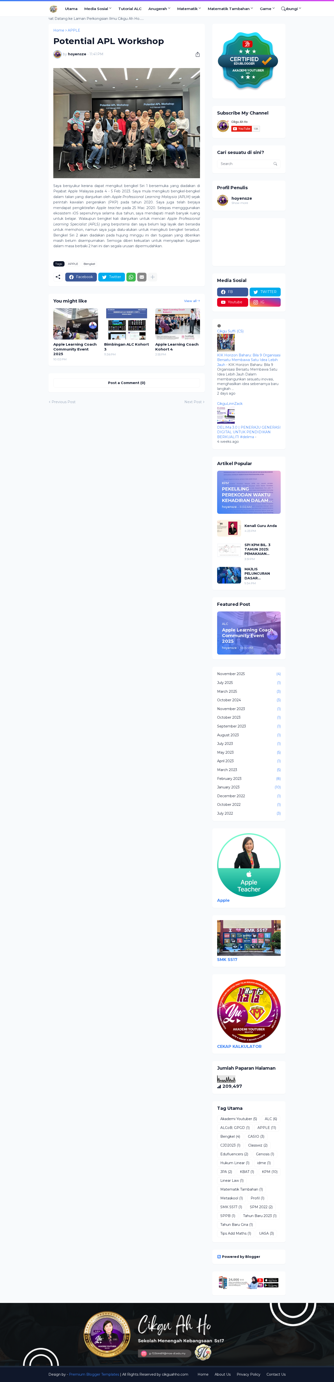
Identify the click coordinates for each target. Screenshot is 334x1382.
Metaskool (231, 1198)
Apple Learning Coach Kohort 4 (177, 346)
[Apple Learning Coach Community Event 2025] (75, 324)
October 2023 (249, 717)
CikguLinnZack (230, 403)
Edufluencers (234, 1154)
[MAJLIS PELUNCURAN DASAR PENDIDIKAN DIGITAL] (229, 575)
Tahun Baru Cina (236, 1224)
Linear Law (232, 1180)
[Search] (281, 9)
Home (203, 1374)
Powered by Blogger (241, 1256)
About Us (223, 1374)
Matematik (187, 8)
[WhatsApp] (131, 277)
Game (265, 8)
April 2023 (249, 761)
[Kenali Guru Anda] (229, 528)
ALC (271, 1119)
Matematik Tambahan (229, 8)
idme (264, 1163)
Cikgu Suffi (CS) (230, 331)
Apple (223, 900)
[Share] (196, 54)
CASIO (256, 1136)
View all (190, 301)
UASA (266, 1233)
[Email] (141, 277)
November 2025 (249, 674)
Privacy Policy (248, 1374)
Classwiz (257, 1145)
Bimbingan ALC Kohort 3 (126, 346)
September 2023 (249, 726)
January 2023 (249, 787)
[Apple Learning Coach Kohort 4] (177, 324)
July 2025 (249, 682)
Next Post (193, 402)
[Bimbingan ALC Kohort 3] (126, 324)
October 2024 (249, 700)
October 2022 (249, 804)
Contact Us (276, 1374)
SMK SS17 (227, 959)
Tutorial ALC (130, 8)
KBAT (247, 1172)
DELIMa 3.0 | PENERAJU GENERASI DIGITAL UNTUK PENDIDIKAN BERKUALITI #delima (249, 432)
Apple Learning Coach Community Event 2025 (75, 349)
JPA (226, 1172)
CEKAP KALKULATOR (239, 1046)
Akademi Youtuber (238, 1119)
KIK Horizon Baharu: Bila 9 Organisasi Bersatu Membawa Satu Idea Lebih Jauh (248, 360)
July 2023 (249, 743)
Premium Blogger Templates (94, 1374)
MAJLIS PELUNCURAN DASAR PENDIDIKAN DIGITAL (257, 573)
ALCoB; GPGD (235, 1127)
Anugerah (157, 8)
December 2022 (249, 796)
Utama (71, 8)
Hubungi (290, 8)
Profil (257, 1198)
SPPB (227, 1216)
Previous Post (64, 402)
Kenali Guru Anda (261, 526)
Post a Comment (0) (126, 383)
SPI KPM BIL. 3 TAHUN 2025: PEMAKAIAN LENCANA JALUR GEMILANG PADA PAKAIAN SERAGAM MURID (262, 549)
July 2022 (249, 813)
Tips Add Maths (235, 1233)
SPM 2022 (261, 1207)
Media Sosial (96, 8)
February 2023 (249, 778)
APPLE (73, 264)
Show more (240, 203)
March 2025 (249, 691)
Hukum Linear (234, 1163)
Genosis (265, 1154)
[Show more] (152, 277)
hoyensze (242, 198)
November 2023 (249, 709)
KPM (270, 1172)
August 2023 (249, 735)
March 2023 (249, 770)
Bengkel (89, 264)
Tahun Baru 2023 (260, 1216)
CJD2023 (230, 1145)
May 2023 (249, 752)
